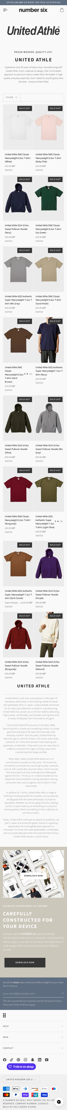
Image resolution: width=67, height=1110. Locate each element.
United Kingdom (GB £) (19, 1079)
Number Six (12, 1100)
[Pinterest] (18, 1059)
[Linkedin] (39, 1059)
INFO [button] (5, 1037)
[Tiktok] (11, 1059)
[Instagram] (25, 1059)
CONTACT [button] (8, 1048)
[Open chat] (58, 1101)
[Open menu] (8, 10)
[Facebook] (4, 1059)
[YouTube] (46, 1059)
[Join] (61, 993)
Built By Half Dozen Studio (19, 1107)
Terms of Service (21, 1004)
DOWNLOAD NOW (33, 875)
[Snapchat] (32, 1059)
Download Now (24, 962)
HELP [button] (6, 1026)
